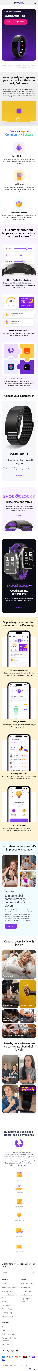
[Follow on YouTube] (17, 1350)
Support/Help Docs (9, 1287)
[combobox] (32, 1369)
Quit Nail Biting (26, 1291)
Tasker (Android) (8, 1334)
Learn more (19, 475)
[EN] (32, 1369)
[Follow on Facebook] (3, 1350)
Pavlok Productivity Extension (9, 1339)
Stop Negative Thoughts (26, 1300)
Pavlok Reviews (7, 1316)
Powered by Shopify (20, 1365)
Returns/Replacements (9, 1296)
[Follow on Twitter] (8, 1350)
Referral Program (8, 1291)
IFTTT (4, 1326)
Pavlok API (6, 1344)
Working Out (25, 1287)
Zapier (4, 1330)
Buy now (9, 25)
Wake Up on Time (27, 1283)
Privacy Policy (7, 1309)
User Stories (6, 1305)
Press (4, 1301)
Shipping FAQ (7, 1313)
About (4, 1283)
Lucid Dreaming (26, 1295)
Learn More (11, 926)
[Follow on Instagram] (12, 1350)
